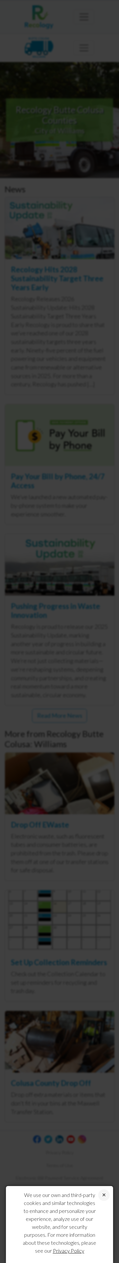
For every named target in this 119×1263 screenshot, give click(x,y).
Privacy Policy (68, 1250)
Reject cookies (104, 1195)
